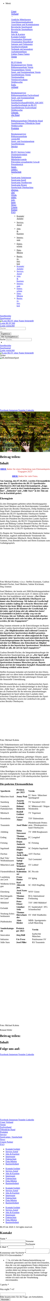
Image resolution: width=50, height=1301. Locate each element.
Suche (2, 339)
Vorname (30, 1241)
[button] (28, 3)
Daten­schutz (11, 1159)
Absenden (5, 1300)
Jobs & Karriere (12, 1154)
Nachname (30, 1244)
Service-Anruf (12, 1151)
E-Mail (4, 1247)
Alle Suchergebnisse (9, 337)
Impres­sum (10, 1156)
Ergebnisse (5, 334)
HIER (3, 469)
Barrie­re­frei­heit (12, 1164)
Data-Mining (11, 1161)
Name (3, 1238)
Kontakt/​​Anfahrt (13, 1149)
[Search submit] (1, 331)
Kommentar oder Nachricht (13, 1253)
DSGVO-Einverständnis (11, 1255)
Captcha (4, 1284)
